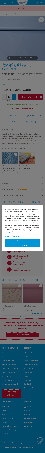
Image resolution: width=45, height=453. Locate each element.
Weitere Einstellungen (12, 236)
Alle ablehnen (22, 245)
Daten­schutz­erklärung (15, 232)
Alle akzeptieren (22, 241)
